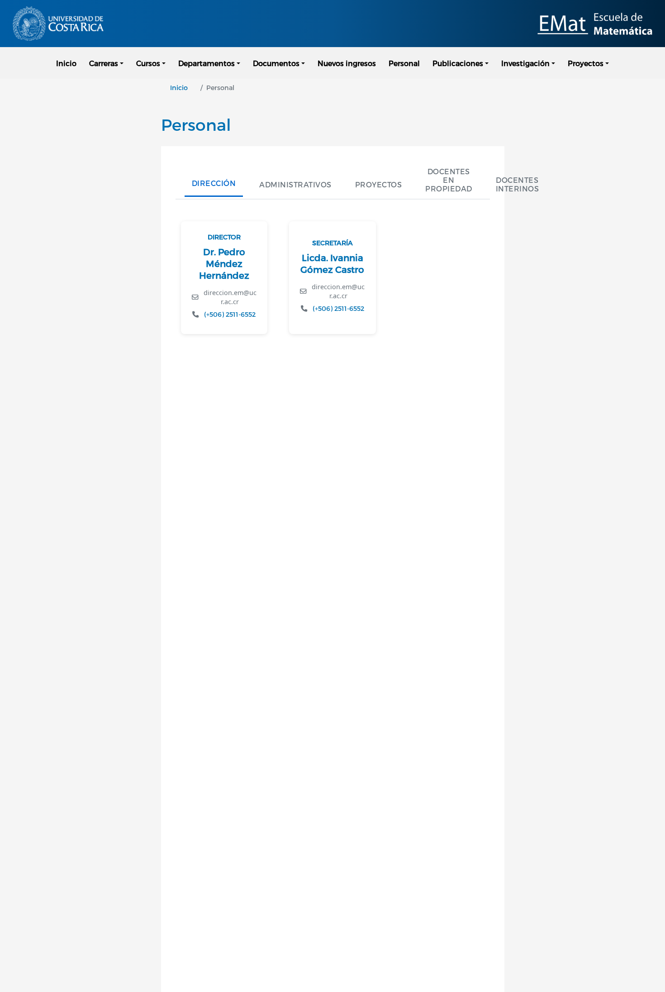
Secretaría (332, 243)
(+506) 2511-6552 (230, 314)
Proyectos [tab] (378, 184)
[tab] (449, 180)
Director (224, 237)
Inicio (66, 63)
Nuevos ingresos (347, 63)
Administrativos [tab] (295, 184)
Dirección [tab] (214, 183)
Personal (404, 63)
